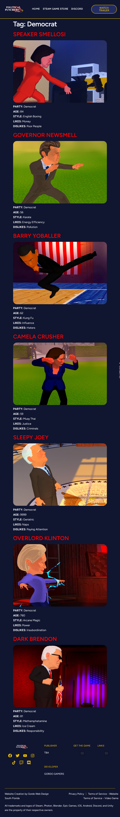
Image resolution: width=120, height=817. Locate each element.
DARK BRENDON (35, 639)
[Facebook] (10, 755)
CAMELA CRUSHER (38, 336)
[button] (82, 753)
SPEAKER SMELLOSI (39, 34)
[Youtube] (25, 755)
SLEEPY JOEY (31, 437)
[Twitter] (17, 755)
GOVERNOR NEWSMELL (45, 135)
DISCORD (77, 8)
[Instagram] (32, 755)
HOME (36, 8)
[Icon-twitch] (21, 762)
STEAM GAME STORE (55, 8)
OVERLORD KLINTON (41, 538)
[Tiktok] (13, 762)
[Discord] (28, 762)
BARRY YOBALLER (37, 235)
